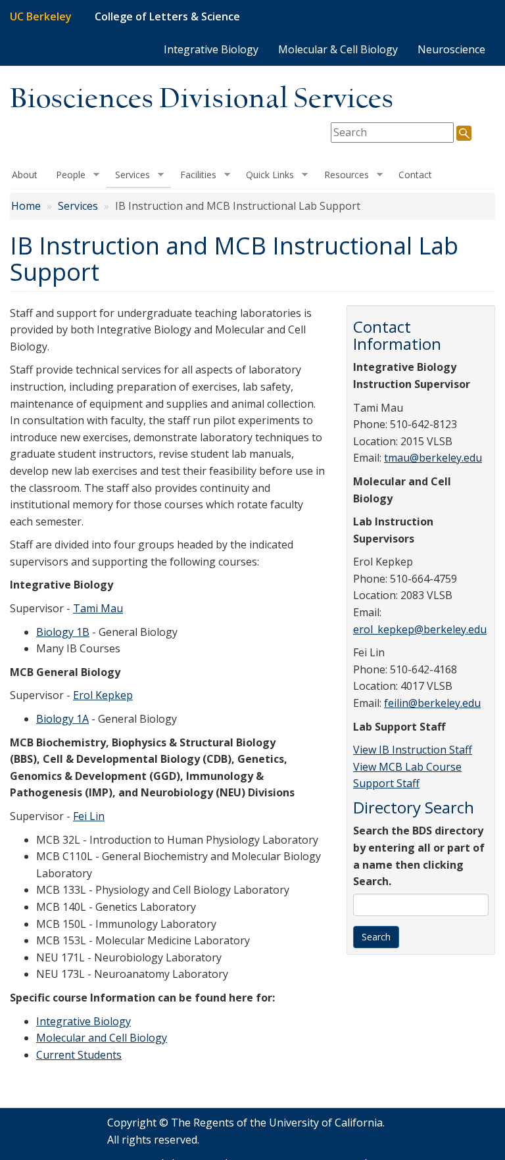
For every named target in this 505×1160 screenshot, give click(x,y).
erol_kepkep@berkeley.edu (420, 629)
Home (26, 206)
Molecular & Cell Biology (338, 49)
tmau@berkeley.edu (433, 457)
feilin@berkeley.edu (432, 703)
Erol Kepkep (103, 695)
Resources (342, 174)
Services (128, 174)
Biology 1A (62, 719)
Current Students (79, 1055)
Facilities (193, 174)
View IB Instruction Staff (412, 749)
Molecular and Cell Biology (101, 1037)
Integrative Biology (211, 49)
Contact (415, 174)
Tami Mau (98, 608)
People (66, 174)
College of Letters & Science (167, 16)
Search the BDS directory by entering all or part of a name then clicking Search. (419, 855)
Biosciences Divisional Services (202, 99)
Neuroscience (451, 49)
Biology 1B (62, 632)
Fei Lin (89, 816)
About (24, 174)
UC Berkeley (41, 16)
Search (376, 936)
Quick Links (265, 174)
